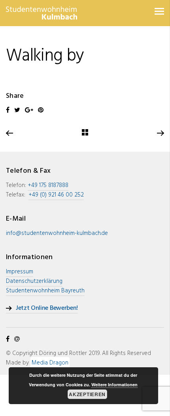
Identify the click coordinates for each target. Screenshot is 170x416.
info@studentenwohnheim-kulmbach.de (57, 233)
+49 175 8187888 (48, 185)
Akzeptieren (87, 394)
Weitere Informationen (114, 384)
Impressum (19, 272)
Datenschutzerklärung (34, 281)
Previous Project (10, 133)
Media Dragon (50, 363)
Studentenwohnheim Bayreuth (45, 291)
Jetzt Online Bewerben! (47, 308)
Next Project (160, 133)
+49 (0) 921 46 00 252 (56, 195)
